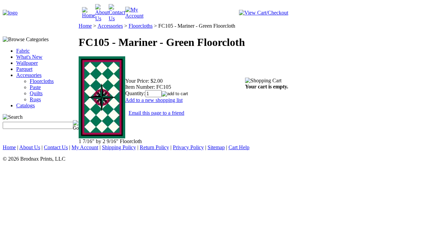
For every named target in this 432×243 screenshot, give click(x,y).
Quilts (36, 93)
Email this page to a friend (156, 113)
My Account (85, 147)
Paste (35, 87)
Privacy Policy (188, 147)
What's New (29, 57)
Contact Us (56, 147)
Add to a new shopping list (154, 100)
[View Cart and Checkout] (263, 13)
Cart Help (238, 147)
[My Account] (134, 16)
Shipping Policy (119, 147)
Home (85, 26)
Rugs (35, 99)
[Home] (88, 15)
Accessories (29, 75)
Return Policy (154, 147)
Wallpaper (27, 63)
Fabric (23, 51)
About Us (29, 147)
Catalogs (25, 105)
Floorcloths (42, 81)
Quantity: (135, 93)
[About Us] (102, 18)
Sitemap (216, 147)
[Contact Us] (117, 18)
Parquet (24, 69)
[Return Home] (10, 13)
